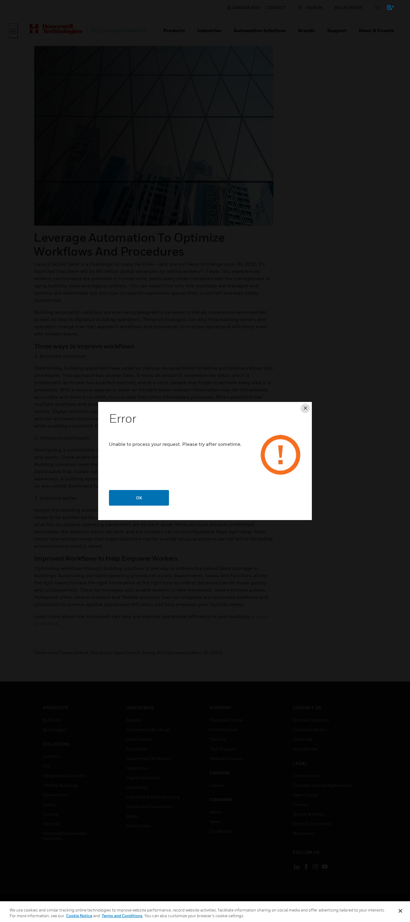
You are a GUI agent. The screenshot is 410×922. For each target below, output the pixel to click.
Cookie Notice (79, 915)
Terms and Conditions (122, 915)
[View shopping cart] (387, 9)
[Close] (400, 910)
